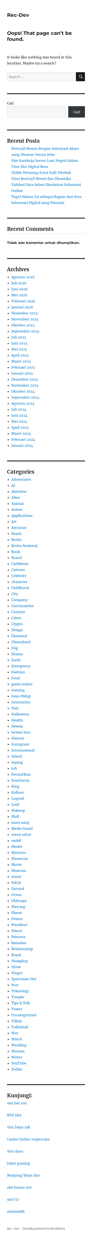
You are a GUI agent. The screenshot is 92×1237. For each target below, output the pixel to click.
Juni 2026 (19, 289)
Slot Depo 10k (18, 1127)
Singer (16, 973)
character (19, 582)
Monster (18, 852)
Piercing (18, 907)
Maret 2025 (21, 361)
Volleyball (19, 1027)
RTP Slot (14, 1115)
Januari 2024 (22, 445)
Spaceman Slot (24, 979)
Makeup (18, 810)
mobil (16, 840)
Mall (15, 816)
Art (14, 521)
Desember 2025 (24, 313)
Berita (16, 539)
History (17, 738)
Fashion (18, 672)
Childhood (20, 588)
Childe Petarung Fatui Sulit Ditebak (41, 172)
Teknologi (20, 991)
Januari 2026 (22, 307)
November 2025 (25, 319)
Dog (14, 648)
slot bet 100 (17, 1103)
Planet (16, 913)
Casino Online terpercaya (28, 1139)
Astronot (19, 527)
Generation (21, 702)
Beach (16, 533)
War (14, 1033)
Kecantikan (21, 774)
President (19, 925)
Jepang (17, 762)
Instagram (20, 744)
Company (19, 600)
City (14, 594)
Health (17, 720)
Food (15, 678)
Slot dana (15, 1151)
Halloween (20, 714)
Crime (16, 618)
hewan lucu (21, 732)
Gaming (18, 690)
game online (22, 684)
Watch (16, 1039)
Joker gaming (18, 1163)
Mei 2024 (19, 421)
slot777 (13, 1199)
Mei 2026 (19, 295)
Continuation (22, 606)
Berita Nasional (24, 545)
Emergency (20, 666)
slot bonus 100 (19, 1187)
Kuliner (17, 792)
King (15, 786)
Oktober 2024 (23, 391)
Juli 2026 (19, 283)
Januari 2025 (22, 373)
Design (17, 630)
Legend (17, 798)
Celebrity (19, 576)
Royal (16, 955)
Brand (16, 558)
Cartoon (18, 570)
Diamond (19, 636)
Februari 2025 (23, 367)
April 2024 (20, 427)
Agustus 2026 (23, 277)
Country (18, 612)
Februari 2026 (23, 301)
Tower (16, 1009)
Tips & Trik (20, 1003)
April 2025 (20, 355)
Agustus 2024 (22, 403)
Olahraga (19, 901)
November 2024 (25, 385)
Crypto (17, 624)
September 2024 (25, 397)
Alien (15, 497)
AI (13, 485)
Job (14, 768)
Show (16, 967)
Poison (17, 919)
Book (15, 552)
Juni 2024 (19, 415)
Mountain (19, 858)
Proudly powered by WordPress (44, 1229)
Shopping (19, 961)
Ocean (16, 895)
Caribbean (19, 564)
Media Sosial (22, 828)
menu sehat (21, 834)
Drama (17, 654)
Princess (18, 937)
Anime (16, 509)
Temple (17, 997)
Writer (16, 1057)
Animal (17, 503)
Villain (16, 1021)
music (16, 876)
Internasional (22, 750)
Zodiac (16, 1069)
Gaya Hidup (21, 696)
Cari (10, 103)
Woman (18, 1051)
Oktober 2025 (23, 325)
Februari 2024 (23, 439)
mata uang (20, 822)
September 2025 (25, 331)
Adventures (21, 479)
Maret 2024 (21, 433)
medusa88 (16, 1211)
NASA (16, 882)
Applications (22, 515)
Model (16, 846)
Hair (15, 708)
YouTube (18, 1063)
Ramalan (18, 943)
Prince (16, 931)
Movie (16, 864)
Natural (17, 888)
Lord (15, 804)
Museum (18, 870)
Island (16, 756)
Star (14, 985)
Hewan (17, 726)
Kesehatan (20, 780)
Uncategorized (23, 1015)
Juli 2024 (18, 409)
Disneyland (20, 642)
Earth (16, 660)
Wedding (19, 1045)
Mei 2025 (19, 349)
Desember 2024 (24, 379)
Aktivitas (19, 491)
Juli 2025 (18, 337)
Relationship (22, 949)
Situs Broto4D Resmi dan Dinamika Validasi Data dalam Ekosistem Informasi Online (46, 184)
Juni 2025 (19, 343)
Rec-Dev (18, 15)
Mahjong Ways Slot (23, 1175)
